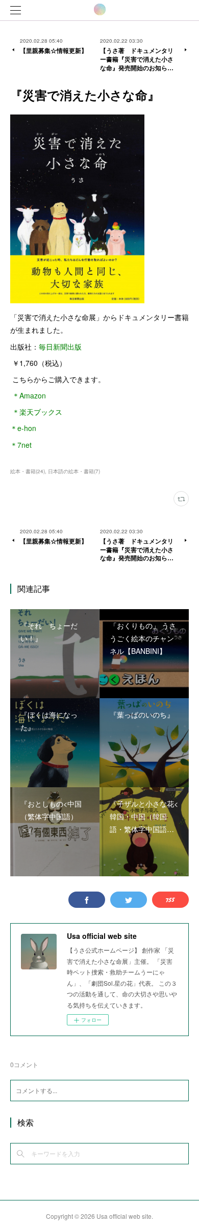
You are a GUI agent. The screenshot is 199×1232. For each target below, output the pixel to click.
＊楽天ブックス (36, 412)
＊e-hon (23, 428)
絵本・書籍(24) (27, 471)
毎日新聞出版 (60, 346)
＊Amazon (28, 395)
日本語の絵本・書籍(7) (74, 471)
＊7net (21, 445)
